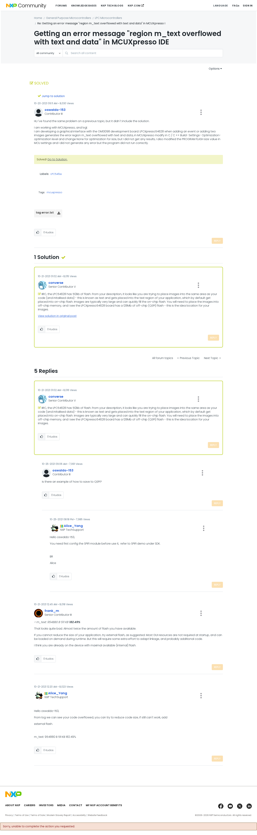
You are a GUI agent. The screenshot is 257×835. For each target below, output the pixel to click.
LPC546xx (56, 174)
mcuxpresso (54, 192)
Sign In (248, 5)
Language (220, 5)
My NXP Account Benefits (104, 805)
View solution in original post (57, 316)
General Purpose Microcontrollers (68, 18)
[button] (201, 112)
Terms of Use (21, 815)
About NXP (12, 805)
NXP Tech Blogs (112, 5)
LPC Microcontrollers (108, 18)
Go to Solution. (57, 159)
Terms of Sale (37, 815)
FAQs (235, 5)
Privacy (9, 815)
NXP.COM (134, 5)
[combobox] (143, 53)
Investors (46, 805)
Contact (75, 805)
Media (61, 805)
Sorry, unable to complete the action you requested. (39, 826)
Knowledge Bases (84, 5)
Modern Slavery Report (59, 815)
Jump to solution (53, 96)
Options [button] (214, 69)
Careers (29, 805)
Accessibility (79, 815)
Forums (61, 5)
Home (38, 18)
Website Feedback (97, 815)
